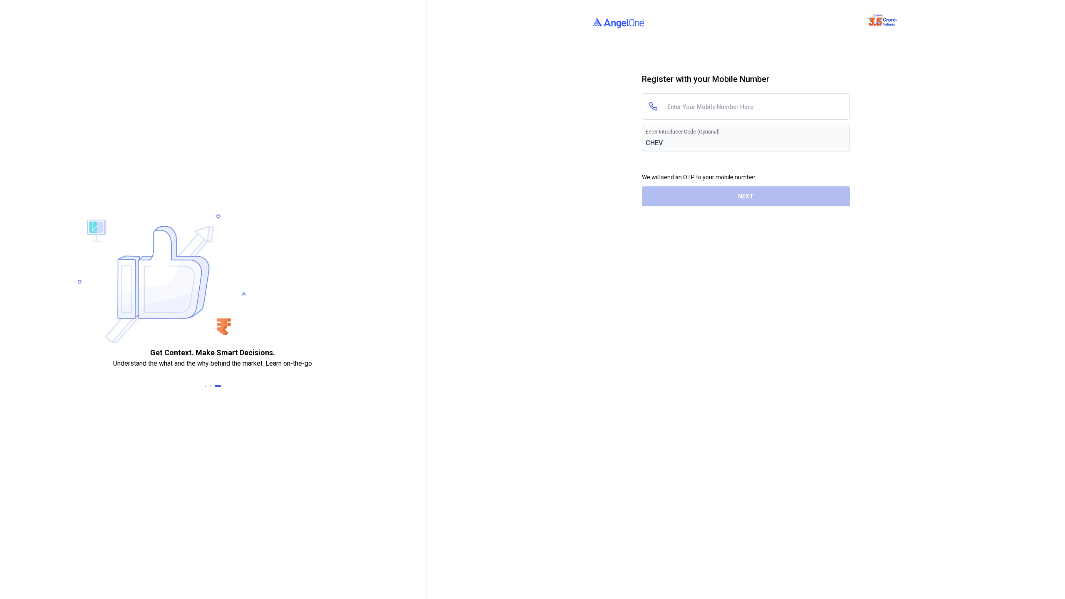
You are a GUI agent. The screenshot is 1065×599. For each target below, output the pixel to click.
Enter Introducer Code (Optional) (683, 132)
